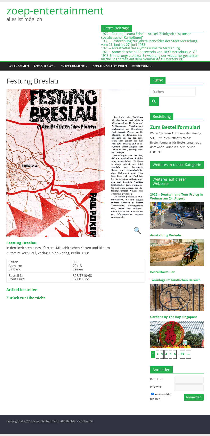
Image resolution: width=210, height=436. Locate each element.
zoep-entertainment (55, 10)
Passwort (156, 387)
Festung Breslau (21, 243)
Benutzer (156, 379)
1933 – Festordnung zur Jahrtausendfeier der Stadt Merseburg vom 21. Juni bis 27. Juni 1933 (149, 43)
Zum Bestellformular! (175, 127)
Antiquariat (43, 66)
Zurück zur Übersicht (25, 298)
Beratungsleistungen (109, 66)
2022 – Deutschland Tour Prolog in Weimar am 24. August (176, 196)
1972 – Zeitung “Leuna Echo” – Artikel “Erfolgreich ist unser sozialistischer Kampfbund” (146, 35)
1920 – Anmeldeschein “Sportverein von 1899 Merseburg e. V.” (149, 52)
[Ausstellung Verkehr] (177, 239)
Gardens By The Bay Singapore (173, 317)
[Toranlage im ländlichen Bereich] (177, 284)
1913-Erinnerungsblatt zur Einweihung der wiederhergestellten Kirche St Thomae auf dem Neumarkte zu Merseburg (149, 57)
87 (182, 354)
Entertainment (72, 66)
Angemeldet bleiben (161, 396)
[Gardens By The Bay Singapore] (177, 321)
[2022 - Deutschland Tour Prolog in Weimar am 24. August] (177, 202)
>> (189, 354)
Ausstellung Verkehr (165, 235)
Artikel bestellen (22, 290)
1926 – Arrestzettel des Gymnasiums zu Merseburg (140, 48)
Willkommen (19, 66)
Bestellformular (162, 272)
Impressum (140, 66)
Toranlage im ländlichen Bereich (175, 280)
